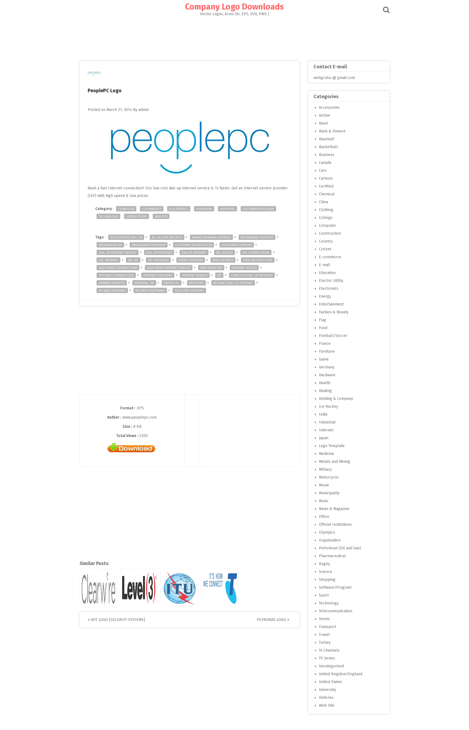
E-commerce (151, 209)
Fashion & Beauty (333, 312)
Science (325, 571)
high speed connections (118, 268)
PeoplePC (196, 283)
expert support (190, 260)
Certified (326, 186)
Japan (323, 438)
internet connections (116, 275)
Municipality (329, 493)
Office (324, 516)
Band (323, 123)
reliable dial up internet (233, 283)
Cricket (325, 249)
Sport (324, 595)
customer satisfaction (193, 245)
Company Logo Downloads (234, 7)
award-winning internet (211, 237)
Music (324, 501)
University (327, 689)
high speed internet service (169, 268)
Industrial (327, 422)
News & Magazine (334, 508)
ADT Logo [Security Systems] (117, 619)
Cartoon (325, 178)
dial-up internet (159, 252)
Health (324, 383)
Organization (330, 540)
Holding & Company (336, 398)
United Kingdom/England (340, 674)
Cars (323, 170)
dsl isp (133, 260)
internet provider (157, 275)
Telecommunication (335, 611)
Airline (324, 115)
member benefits (112, 283)
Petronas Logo (272, 619)
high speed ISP (211, 268)
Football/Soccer (333, 335)
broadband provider (149, 245)
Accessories (329, 107)
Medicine (326, 453)
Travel (324, 634)
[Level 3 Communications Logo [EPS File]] (139, 588)
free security (223, 260)
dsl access (224, 252)
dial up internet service (118, 252)
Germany (326, 367)
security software (150, 290)
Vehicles (326, 697)
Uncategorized (331, 666)
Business (326, 154)
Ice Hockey (328, 406)
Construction (330, 233)
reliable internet (112, 290)
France (325, 343)
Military (325, 469)
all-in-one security (167, 237)
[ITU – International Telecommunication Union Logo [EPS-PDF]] (179, 588)
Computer (126, 209)
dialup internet (194, 252)
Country (325, 241)
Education (327, 272)
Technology (108, 216)
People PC (171, 283)
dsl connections (256, 252)
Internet (326, 430)
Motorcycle (328, 477)
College (325, 217)
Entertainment (331, 304)
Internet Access (244, 268)
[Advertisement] (234, 36)
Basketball (328, 147)
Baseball (326, 139)
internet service (195, 275)
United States (136, 216)
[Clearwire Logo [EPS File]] (99, 588)
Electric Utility (331, 280)
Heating (325, 390)
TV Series (327, 658)
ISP (219, 275)
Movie (324, 485)
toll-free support (189, 290)
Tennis (324, 619)
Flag (322, 320)
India (323, 414)
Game (324, 359)
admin (143, 109)
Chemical (327, 194)
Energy (325, 296)
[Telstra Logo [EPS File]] (220, 588)
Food (323, 328)
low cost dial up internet (252, 275)
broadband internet (256, 237)
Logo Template (332, 446)
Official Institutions (335, 524)
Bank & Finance (332, 131)
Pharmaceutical (332, 556)
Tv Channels (329, 650)
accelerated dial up (126, 237)
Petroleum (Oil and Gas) (340, 548)
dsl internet (108, 260)
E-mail (324, 265)
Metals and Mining (334, 461)
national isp (144, 283)
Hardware (204, 209)
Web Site (161, 216)
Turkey (325, 642)
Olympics (327, 532)
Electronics (178, 209)
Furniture (327, 351)
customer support (236, 245)
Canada (325, 162)
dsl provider (158, 260)
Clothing (326, 210)
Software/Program (258, 209)
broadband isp (110, 245)
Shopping (227, 209)
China (323, 202)
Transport (327, 626)
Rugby (324, 564)
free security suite (257, 260)
